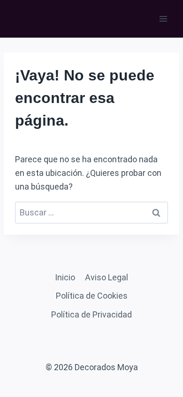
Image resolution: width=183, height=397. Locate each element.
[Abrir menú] (163, 18)
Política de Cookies (92, 296)
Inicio (65, 277)
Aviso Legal (106, 277)
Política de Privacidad (91, 314)
